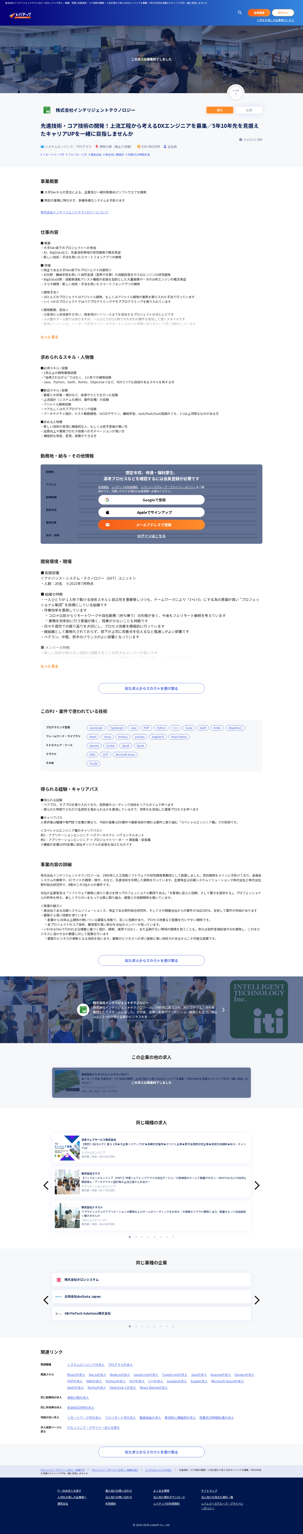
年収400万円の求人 (80, 1407)
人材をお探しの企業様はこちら (275, 20)
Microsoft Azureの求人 (227, 1381)
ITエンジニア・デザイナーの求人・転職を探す (115, 1470)
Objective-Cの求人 (123, 1387)
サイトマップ (209, 1490)
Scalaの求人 (199, 1381)
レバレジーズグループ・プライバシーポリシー (168, 487)
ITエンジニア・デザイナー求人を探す (93, 1427)
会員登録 (259, 12)
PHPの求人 (75, 1381)
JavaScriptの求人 (146, 1374)
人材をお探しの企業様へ (72, 1497)
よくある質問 (161, 1490)
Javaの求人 (199, 1374)
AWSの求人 (94, 1381)
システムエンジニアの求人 (85, 1364)
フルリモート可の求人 (120, 1417)
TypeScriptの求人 (174, 1374)
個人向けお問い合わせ (118, 1490)
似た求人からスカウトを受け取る (151, 688)
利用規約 (103, 487)
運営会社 (62, 1503)
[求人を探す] (240, 12)
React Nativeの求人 (154, 1387)
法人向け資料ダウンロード (169, 1497)
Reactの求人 (76, 1374)
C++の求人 (155, 1381)
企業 (249, 110)
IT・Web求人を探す (69, 1490)
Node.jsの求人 (120, 1374)
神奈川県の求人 (78, 1397)
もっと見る (49, 336)
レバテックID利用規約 (125, 487)
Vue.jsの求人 (97, 1374)
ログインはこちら (151, 535)
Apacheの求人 (221, 1374)
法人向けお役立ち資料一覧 (217, 1497)
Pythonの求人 (116, 1381)
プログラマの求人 (120, 1364)
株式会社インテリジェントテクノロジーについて (75, 212)
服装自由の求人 (150, 1417)
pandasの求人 (177, 1381)
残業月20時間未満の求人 (216, 1417)
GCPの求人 (137, 1381)
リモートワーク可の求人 (84, 1417)
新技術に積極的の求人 (180, 1417)
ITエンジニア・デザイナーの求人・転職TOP (63, 1470)
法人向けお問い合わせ (118, 1497)
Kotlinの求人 (97, 1387)
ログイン (283, 12)
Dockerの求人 (244, 1374)
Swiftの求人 (75, 1387)
